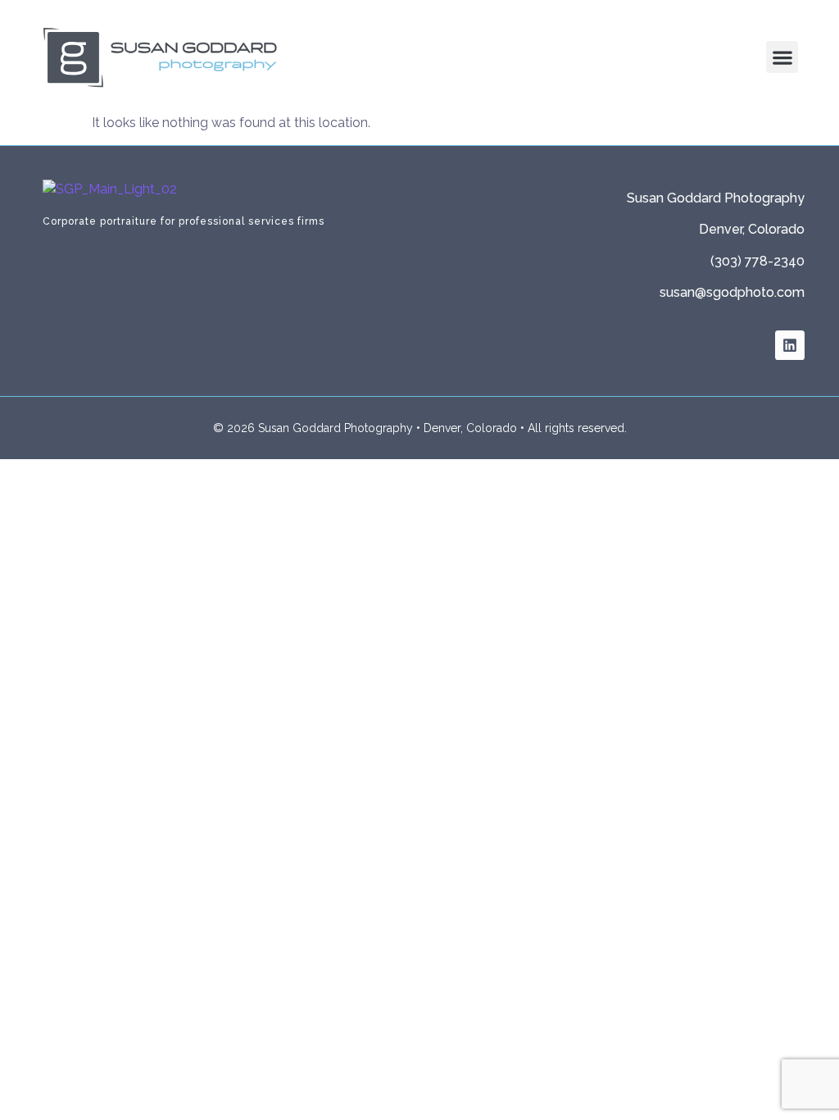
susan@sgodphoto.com (732, 292)
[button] (782, 57)
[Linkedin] (790, 345)
